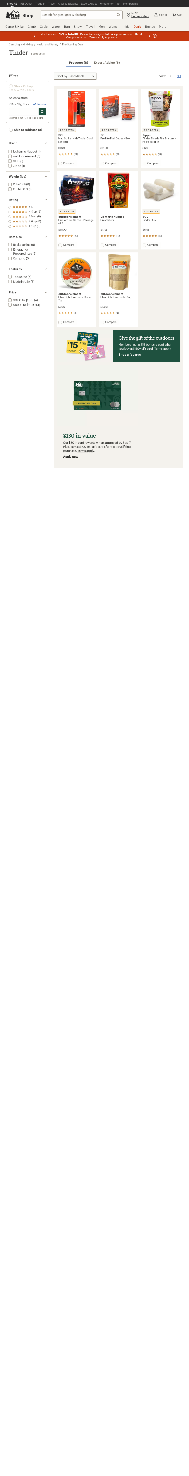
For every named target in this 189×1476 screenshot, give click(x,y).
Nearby (41, 104)
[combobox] (82, 15)
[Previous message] (34, 36)
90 (179, 76)
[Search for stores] (42, 111)
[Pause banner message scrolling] (154, 36)
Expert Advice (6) (107, 62)
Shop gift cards (129, 354)
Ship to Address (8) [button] (27, 129)
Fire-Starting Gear (72, 44)
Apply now (70, 456)
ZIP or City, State (19, 104)
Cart (179, 14)
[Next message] (149, 36)
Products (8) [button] (78, 62)
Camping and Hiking (21, 44)
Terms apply (162, 348)
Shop (28, 15)
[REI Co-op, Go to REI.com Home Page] (13, 14)
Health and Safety (47, 44)
